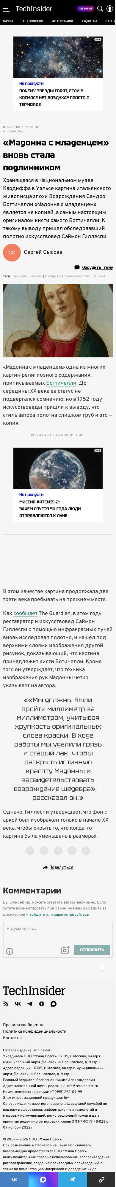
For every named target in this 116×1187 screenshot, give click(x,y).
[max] (54, 1004)
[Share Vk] (14, 1179)
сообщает (25, 613)
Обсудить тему (97, 267)
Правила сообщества (23, 1025)
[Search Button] (100, 8)
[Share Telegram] (72, 1179)
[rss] (6, 1004)
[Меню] (6, 8)
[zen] (42, 1004)
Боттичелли (61, 383)
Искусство (11, 127)
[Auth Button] (109, 8)
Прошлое (19, 276)
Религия (99, 276)
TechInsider (34, 8)
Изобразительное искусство (67, 276)
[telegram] (30, 1004)
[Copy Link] (101, 1179)
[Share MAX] (43, 1179)
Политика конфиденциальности (34, 1031)
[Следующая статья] (58, 967)
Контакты (12, 1038)
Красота (36, 276)
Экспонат (31, 127)
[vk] (18, 1004)
